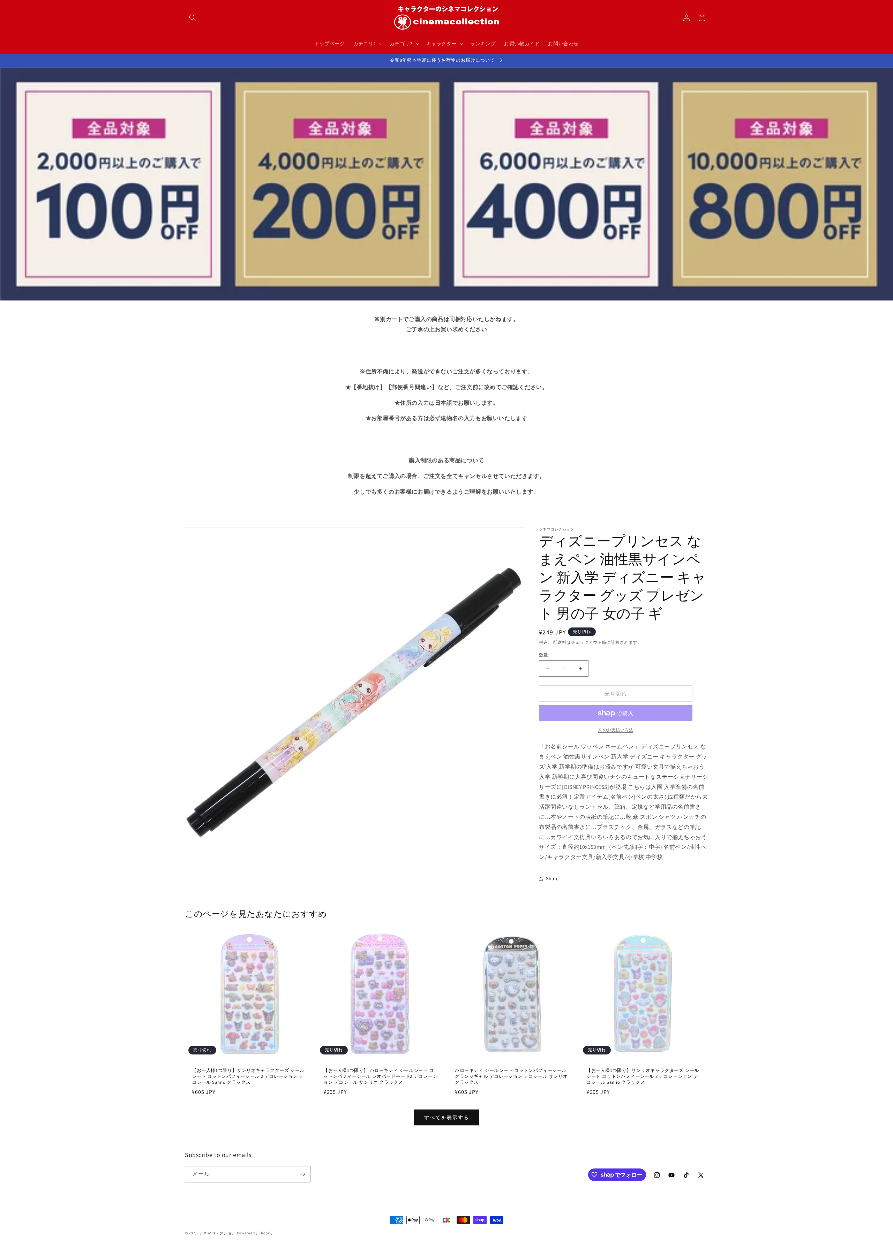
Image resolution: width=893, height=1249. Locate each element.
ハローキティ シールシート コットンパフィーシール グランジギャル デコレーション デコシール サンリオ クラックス (511, 1076)
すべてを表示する (446, 1117)
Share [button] (552, 878)
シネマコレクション (217, 1233)
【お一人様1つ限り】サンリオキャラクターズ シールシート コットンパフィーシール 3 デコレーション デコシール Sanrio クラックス (642, 1076)
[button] (192, 17)
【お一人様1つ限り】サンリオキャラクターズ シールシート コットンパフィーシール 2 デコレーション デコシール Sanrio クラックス (248, 1076)
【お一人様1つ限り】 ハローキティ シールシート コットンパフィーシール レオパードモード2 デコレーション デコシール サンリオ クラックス (380, 1076)
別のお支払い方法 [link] (615, 729)
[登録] (302, 1174)
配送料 (559, 642)
